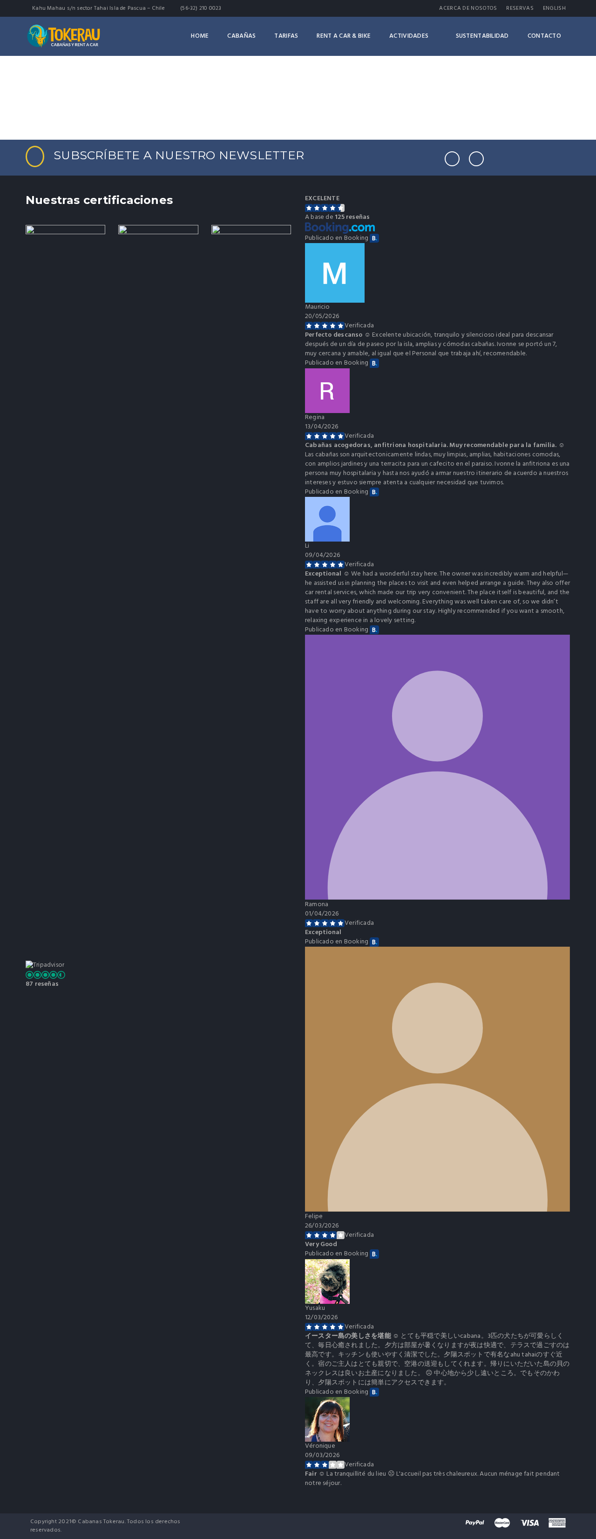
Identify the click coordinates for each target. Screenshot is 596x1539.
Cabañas (241, 36)
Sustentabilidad (482, 36)
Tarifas (286, 36)
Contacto (544, 36)
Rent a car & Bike (344, 36)
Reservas (519, 8)
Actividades (408, 36)
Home (200, 36)
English (554, 8)
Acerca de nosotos (468, 8)
